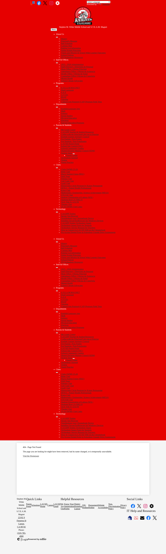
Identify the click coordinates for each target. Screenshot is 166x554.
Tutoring (64, 99)
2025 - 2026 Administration (72, 64)
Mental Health (67, 78)
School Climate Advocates (72, 81)
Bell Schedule (66, 43)
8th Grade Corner (68, 130)
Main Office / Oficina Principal (74, 69)
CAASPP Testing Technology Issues (76, 223)
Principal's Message (69, 41)
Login (22, 539)
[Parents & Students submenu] (57, 128)
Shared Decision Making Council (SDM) (78, 151)
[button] (57, 267)
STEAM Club (67, 195)
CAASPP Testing (68, 214)
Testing (64, 160)
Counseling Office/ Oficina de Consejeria (78, 76)
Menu (54, 30)
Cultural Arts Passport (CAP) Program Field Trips (81, 102)
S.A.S (63, 92)
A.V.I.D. (64, 95)
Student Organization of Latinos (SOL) (77, 197)
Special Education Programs (72, 123)
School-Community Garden (72, 148)
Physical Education (69, 118)
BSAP (63, 97)
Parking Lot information (71, 48)
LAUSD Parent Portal (70, 144)
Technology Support (69, 158)
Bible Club (65, 172)
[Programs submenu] (57, 86)
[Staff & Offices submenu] (57, 62)
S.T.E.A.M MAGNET (70, 88)
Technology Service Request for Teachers (78, 228)
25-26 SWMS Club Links (71, 207)
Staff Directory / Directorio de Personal (77, 67)
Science (64, 113)
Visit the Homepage (31, 456)
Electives (64, 120)
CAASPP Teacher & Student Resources (77, 132)
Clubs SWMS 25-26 (69, 169)
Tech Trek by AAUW (70, 202)
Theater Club (66, 204)
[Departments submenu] (57, 107)
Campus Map (66, 46)
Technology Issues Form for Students (76, 225)
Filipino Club (66, 179)
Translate (106, 4)
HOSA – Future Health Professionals (76, 188)
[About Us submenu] (57, 37)
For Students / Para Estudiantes (74, 141)
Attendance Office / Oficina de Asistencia (78, 71)
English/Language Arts (70, 109)
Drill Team (65, 176)
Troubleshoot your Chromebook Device (77, 218)
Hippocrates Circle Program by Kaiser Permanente (81, 186)
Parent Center (71, 155)
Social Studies (67, 116)
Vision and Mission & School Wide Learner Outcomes (83, 53)
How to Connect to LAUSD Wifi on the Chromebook (83, 230)
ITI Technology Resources (72, 57)
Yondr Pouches (67, 162)
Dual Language (67, 90)
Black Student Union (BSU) (72, 174)
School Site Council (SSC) (72, 146)
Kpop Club (65, 190)
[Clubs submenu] (57, 167)
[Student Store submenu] (74, 153)
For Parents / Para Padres (71, 139)
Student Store (66, 153)
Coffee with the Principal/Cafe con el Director (80, 134)
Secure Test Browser (69, 216)
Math (63, 111)
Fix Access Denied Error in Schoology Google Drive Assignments (88, 232)
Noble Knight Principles (71, 50)
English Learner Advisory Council (75, 137)
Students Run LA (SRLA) (72, 200)
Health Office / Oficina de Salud (74, 74)
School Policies (67, 55)
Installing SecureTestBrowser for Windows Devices (82, 221)
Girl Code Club (67, 181)
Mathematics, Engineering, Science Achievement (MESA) (85, 193)
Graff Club (65, 183)
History (64, 39)
